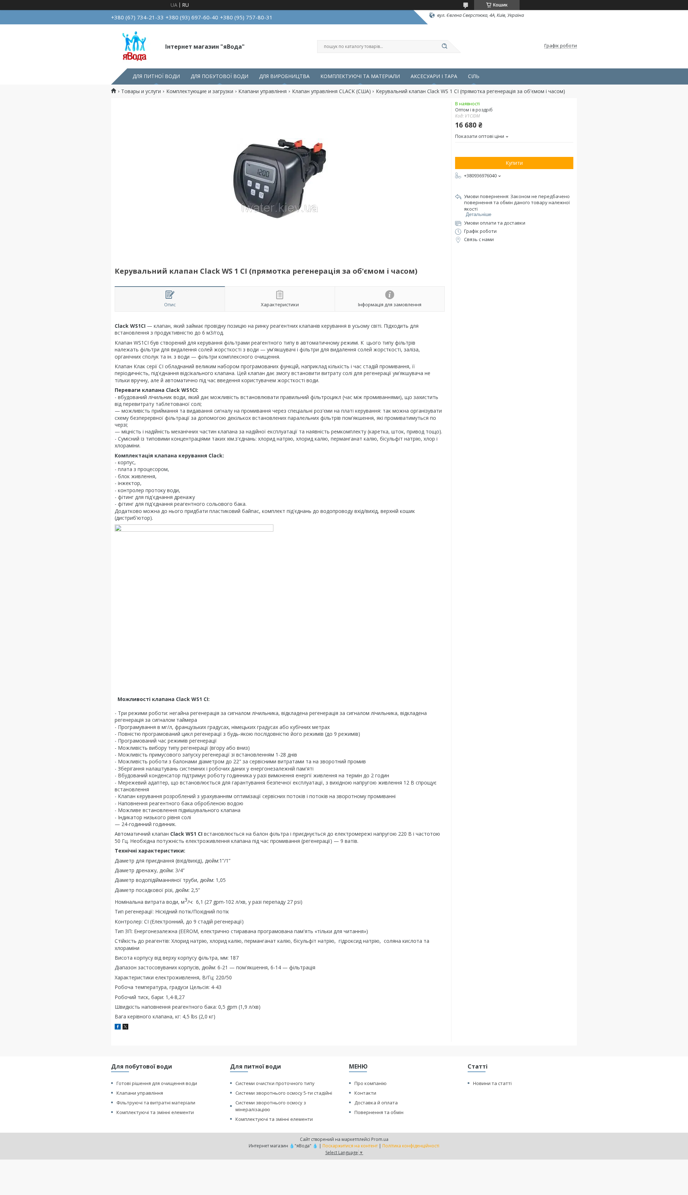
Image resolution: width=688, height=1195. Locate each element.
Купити (514, 162)
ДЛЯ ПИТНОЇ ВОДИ (156, 76)
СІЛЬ (473, 76)
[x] (125, 1027)
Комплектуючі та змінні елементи (155, 1112)
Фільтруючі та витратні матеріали (155, 1102)
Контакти (365, 1093)
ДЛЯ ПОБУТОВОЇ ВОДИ (219, 76)
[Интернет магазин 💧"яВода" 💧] (135, 46)
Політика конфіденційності (410, 1146)
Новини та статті (492, 1083)
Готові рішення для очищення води (156, 1083)
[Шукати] (444, 46)
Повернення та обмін (378, 1112)
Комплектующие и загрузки (199, 91)
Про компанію (370, 1083)
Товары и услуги (141, 91)
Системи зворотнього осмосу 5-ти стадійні (283, 1093)
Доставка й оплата (376, 1102)
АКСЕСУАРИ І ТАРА (434, 76)
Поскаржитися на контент (350, 1146)
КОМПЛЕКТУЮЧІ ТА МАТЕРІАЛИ (360, 76)
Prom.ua (379, 1139)
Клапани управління (262, 91)
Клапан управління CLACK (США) (331, 91)
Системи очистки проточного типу (275, 1083)
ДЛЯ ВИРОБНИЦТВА (284, 76)
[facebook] (118, 1027)
